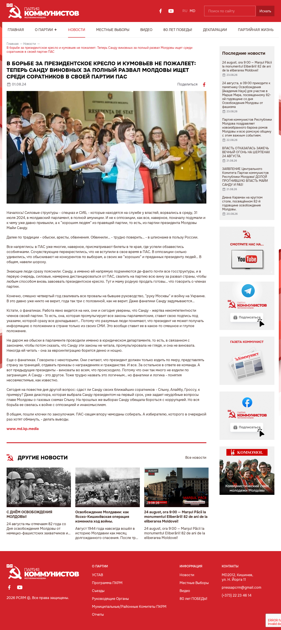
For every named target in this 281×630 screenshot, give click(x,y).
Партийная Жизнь (256, 29)
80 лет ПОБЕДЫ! (177, 29)
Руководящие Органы (110, 598)
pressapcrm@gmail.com (241, 587)
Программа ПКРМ (107, 583)
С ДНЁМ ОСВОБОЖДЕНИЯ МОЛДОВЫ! (29, 514)
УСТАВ (97, 575)
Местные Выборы (112, 29)
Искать (265, 11)
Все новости (195, 457)
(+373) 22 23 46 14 (236, 595)
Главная (16, 29)
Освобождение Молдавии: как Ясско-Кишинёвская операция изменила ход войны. (102, 517)
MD (192, 11)
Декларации (215, 29)
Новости (76, 29)
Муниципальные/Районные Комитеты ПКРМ (129, 606)
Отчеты (98, 614)
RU (184, 11)
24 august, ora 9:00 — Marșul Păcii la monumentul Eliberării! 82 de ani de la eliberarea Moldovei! (175, 517)
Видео (146, 29)
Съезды (98, 590)
